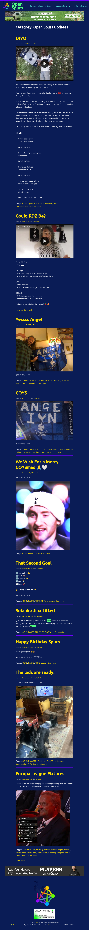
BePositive (33, 449)
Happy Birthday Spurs (38, 641)
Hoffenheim (42, 852)
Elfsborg (39, 849)
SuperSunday (21, 764)
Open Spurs (17, 5)
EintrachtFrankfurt (42, 380)
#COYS (33, 626)
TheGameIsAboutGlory (43, 203)
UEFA (23, 855)
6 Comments (59, 632)
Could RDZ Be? (31, 215)
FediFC (67, 380)
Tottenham (20, 206)
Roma (67, 852)
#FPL (49, 620)
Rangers (60, 852)
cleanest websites (51, 925)
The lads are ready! (35, 672)
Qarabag (52, 852)
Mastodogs (58, 761)
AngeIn (25, 380)
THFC (56, 203)
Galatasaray (32, 852)
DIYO (21, 38)
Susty (36, 922)
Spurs (30, 203)
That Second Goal (34, 563)
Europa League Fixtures (40, 773)
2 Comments (32, 855)
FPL (36, 632)
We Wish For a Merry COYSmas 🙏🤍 (37, 464)
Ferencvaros (21, 852)
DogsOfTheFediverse (37, 761)
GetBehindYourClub (31, 452)
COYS (24, 203)
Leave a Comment (33, 206)
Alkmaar (25, 849)
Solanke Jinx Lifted (35, 610)
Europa (47, 849)
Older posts (20, 860)
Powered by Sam (18, 925)
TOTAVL (44, 601)
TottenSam (36, 44)
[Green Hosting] (44, 918)
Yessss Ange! (29, 319)
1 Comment (42, 383)
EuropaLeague (57, 380)
